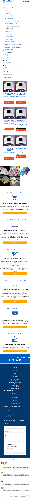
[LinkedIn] (20, 360)
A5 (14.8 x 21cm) (9, 36)
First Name (7, 427)
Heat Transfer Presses (9, 49)
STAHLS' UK (6, 410)
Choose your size (8, 24)
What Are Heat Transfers (15, 386)
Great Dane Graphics (8, 416)
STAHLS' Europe (7, 413)
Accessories (7, 59)
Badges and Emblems (9, 11)
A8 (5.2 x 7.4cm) (9, 31)
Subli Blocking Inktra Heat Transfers (12, 42)
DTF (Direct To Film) (15, 379)
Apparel (6, 50)
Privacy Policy (15, 397)
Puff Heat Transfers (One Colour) (11, 23)
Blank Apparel (15, 376)
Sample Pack (15, 370)
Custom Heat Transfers (10, 444)
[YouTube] (16, 360)
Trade (15, 373)
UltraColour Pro (8, 13)
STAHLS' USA (6, 412)
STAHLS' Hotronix (7, 415)
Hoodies (6, 57)
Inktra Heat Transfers (15, 385)
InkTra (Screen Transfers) (9, 18)
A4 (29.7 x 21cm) (9, 38)
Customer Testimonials (15, 388)
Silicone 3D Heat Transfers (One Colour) (12, 21)
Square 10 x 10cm (9, 29)
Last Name (7, 431)
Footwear (6, 69)
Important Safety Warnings (15, 402)
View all (6, 10)
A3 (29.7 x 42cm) (9, 39)
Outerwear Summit (8, 52)
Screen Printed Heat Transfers (9, 96)
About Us (15, 400)
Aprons (6, 65)
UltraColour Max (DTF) (9, 15)
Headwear (7, 60)
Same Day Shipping (15, 380)
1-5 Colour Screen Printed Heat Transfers (13, 20)
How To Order (15, 383)
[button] (26, 1)
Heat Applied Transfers (15, 371)
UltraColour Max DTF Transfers (11, 446)
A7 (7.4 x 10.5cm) (9, 33)
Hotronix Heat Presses (10, 448)
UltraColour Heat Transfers (10, 16)
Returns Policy (15, 396)
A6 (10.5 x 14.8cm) (10, 34)
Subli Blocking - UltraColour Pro (11, 41)
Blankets (6, 64)
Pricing (15, 374)
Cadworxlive (6, 418)
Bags (6, 67)
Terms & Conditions (15, 399)
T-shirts (6, 54)
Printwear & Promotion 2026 (15, 382)
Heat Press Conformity (15, 403)
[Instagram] (13, 360)
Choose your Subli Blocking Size (12, 26)
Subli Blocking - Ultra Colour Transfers (12, 47)
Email (6, 435)
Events (7, 450)
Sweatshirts (7, 55)
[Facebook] (9, 360)
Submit (15, 453)
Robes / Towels (8, 62)
